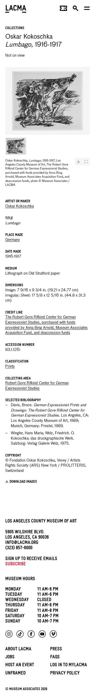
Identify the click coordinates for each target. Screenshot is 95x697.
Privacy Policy (65, 673)
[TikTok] (20, 634)
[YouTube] (42, 634)
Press (56, 649)
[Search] (76, 9)
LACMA (15, 9)
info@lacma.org (21, 543)
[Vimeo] (53, 634)
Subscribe (15, 564)
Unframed (15, 673)
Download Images (23, 482)
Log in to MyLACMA (68, 665)
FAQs (55, 657)
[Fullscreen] (86, 161)
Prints (10, 366)
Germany (12, 240)
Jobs (10, 657)
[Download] (78, 161)
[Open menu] (87, 9)
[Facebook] (31, 634)
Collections (14, 28)
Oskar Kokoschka (19, 206)
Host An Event (19, 665)
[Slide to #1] (15, 146)
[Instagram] (9, 634)
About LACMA (18, 649)
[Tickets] (63, 9)
